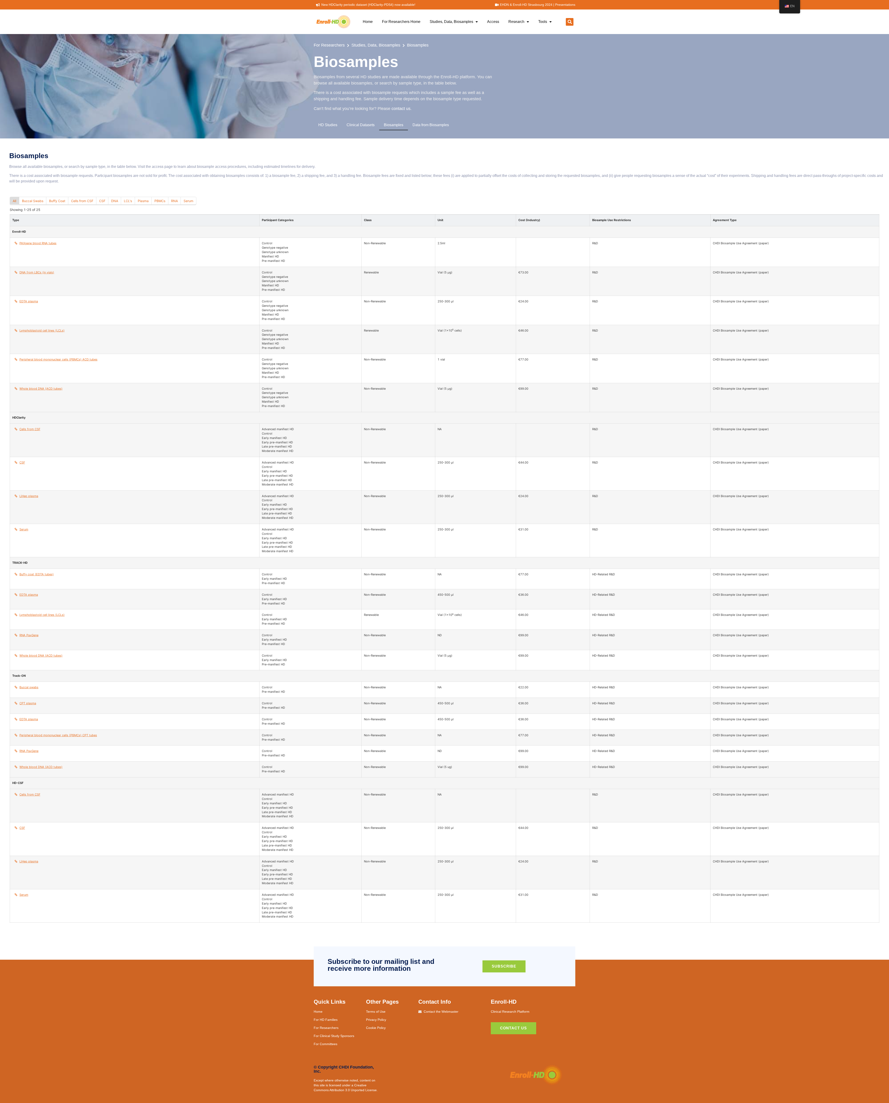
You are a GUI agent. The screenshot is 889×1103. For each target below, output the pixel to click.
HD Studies (327, 125)
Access (493, 22)
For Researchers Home (401, 22)
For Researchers (329, 45)
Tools (542, 22)
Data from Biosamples (431, 125)
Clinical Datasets (361, 125)
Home (368, 22)
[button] (569, 22)
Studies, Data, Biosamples (451, 22)
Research (516, 22)
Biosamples (418, 45)
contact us (400, 108)
